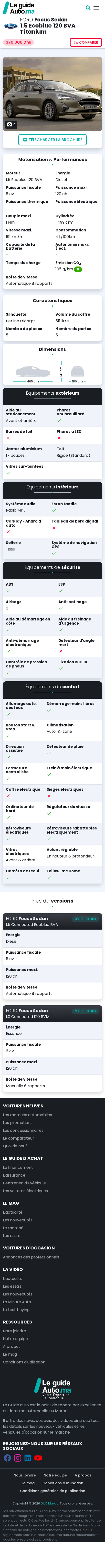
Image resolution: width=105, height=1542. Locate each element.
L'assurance (14, 1175)
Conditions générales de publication (52, 1490)
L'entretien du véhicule (24, 1183)
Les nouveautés (17, 1220)
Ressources (17, 1322)
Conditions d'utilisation (24, 1362)
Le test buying (16, 1310)
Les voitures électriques (25, 1191)
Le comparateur (18, 1138)
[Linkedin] (27, 1458)
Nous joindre (14, 1331)
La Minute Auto (17, 1302)
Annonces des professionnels (31, 1257)
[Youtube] (38, 1458)
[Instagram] (17, 1458)
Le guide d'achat (23, 1158)
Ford (26, 19)
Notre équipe (15, 1339)
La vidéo (13, 1269)
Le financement (18, 1167)
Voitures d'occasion (29, 1248)
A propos (12, 1346)
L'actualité (12, 1212)
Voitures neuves (23, 1106)
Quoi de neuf (15, 1146)
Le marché (13, 1228)
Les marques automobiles (27, 1115)
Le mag (11, 1203)
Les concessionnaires (23, 1130)
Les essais (12, 1235)
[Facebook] (7, 1458)
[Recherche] (88, 8)
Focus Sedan (51, 19)
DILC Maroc (49, 1503)
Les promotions (17, 1122)
